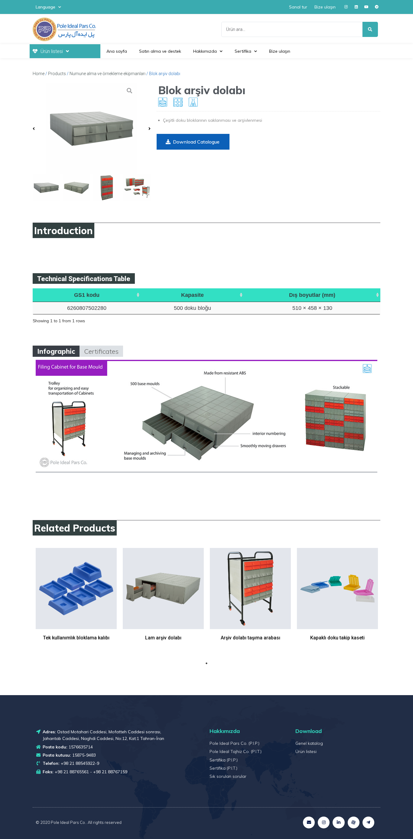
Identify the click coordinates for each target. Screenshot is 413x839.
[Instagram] (346, 7)
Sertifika (243, 51)
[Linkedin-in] (338, 822)
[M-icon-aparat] (353, 822)
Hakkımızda (205, 51)
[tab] (56, 351)
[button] (193, 142)
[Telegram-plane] (368, 822)
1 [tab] (206, 663)
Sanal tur (298, 7)
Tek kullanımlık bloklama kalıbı (76, 638)
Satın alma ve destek (160, 51)
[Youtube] (366, 7)
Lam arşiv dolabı (163, 638)
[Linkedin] (356, 7)
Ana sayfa (116, 51)
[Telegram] (376, 7)
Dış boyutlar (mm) (312, 295)
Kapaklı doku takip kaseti (337, 638)
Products (57, 73)
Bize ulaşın (325, 7)
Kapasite (192, 295)
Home (38, 73)
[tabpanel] (76, 602)
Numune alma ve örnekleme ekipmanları (107, 73)
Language (45, 7)
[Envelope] (309, 822)
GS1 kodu (86, 295)
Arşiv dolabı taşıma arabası (250, 638)
